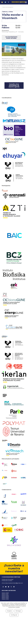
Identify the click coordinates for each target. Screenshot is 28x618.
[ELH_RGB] (14, 155)
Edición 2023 (5, 596)
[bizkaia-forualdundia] (14, 464)
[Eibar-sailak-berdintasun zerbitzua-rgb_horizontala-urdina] (23, 511)
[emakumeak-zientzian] (2, 2)
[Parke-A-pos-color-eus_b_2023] (14, 414)
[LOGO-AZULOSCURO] (23, 494)
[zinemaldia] (14, 555)
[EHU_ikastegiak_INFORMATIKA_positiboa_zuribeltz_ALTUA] (14, 165)
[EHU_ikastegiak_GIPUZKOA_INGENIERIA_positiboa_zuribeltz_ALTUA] (14, 356)
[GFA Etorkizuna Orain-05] (23, 464)
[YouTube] (5, 586)
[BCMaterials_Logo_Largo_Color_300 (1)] (14, 121)
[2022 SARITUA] (8, 2)
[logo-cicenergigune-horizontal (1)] (14, 313)
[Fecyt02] (14, 518)
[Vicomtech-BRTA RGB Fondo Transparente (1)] (14, 452)
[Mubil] (23, 478)
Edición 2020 (5, 593)
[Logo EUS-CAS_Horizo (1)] (14, 403)
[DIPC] (5, 149)
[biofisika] (14, 274)
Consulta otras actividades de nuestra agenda (14, 85)
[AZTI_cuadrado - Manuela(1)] (14, 211)
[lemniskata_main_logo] (14, 525)
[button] (21, 2)
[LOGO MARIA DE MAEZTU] (5, 518)
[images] (5, 525)
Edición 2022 (5, 595)
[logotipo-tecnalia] (5, 440)
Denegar (18, 611)
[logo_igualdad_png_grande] (14, 511)
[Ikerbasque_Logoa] (14, 478)
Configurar (14, 615)
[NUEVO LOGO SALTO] (5, 484)
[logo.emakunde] (23, 503)
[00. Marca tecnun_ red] (14, 431)
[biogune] (14, 141)
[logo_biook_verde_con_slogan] (14, 502)
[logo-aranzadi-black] (14, 196)
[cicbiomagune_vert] (14, 302)
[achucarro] (5, 190)
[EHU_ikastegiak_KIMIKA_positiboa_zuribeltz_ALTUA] (14, 178)
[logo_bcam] (5, 102)
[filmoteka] (23, 518)
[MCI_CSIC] (14, 529)
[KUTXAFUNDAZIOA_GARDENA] (5, 395)
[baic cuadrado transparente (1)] (14, 235)
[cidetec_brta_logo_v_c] (5, 337)
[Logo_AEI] (5, 495)
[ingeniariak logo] (14, 387)
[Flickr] (8, 586)
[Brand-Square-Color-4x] (14, 257)
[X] (11, 586)
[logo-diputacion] (5, 464)
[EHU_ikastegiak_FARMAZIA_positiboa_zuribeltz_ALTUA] (14, 344)
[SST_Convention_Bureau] (5, 503)
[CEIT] (14, 286)
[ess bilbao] (14, 366)
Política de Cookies (7, 580)
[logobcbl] (14, 112)
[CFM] (5, 295)
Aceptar (9, 611)
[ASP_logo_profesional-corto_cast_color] (14, 494)
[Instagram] (3, 586)
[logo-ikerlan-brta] (14, 376)
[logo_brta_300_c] (5, 477)
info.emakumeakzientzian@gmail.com (12, 583)
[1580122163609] (14, 541)
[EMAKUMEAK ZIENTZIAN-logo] (18, 2)
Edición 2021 (5, 594)
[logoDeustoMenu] (14, 445)
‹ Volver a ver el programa (7, 7)
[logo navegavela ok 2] (5, 511)
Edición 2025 (5, 599)
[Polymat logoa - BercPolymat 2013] (14, 423)
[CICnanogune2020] (14, 327)
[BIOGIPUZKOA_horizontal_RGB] (14, 130)
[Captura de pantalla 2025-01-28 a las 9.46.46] (14, 470)
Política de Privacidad (7, 579)
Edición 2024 (5, 598)
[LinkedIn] (14, 586)
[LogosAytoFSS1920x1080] (5, 470)
